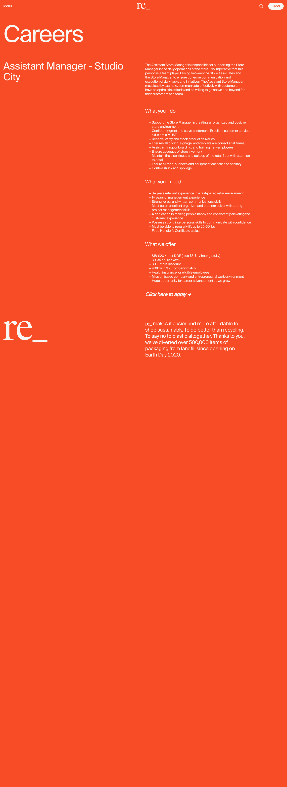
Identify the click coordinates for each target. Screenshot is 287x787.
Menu (7, 6)
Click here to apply (165, 294)
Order (276, 6)
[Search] (261, 6)
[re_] (143, 6)
